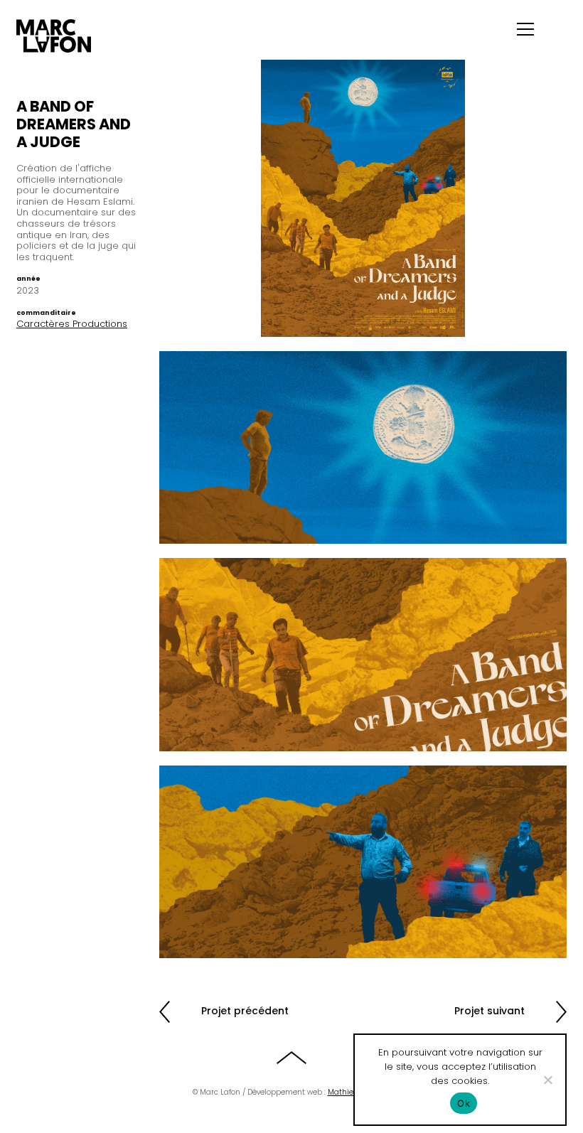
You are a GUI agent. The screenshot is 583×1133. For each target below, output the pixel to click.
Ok (463, 1103)
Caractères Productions (71, 324)
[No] (547, 1080)
